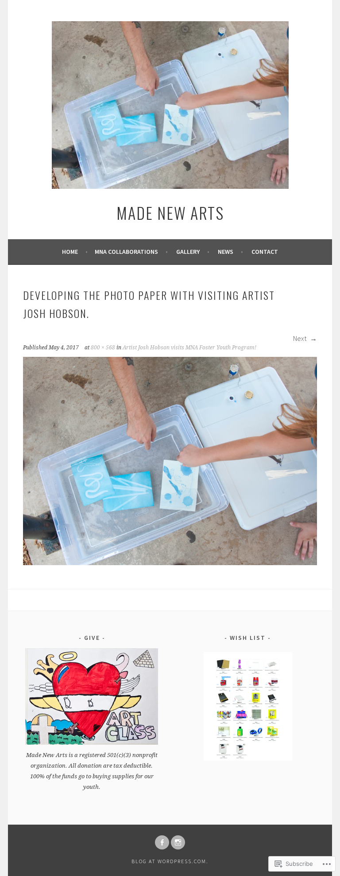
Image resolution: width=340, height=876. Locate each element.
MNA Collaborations (126, 252)
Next (300, 338)
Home (70, 252)
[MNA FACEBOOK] (162, 842)
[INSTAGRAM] (178, 842)
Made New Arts (170, 212)
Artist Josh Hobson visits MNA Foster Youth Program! (189, 347)
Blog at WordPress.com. (170, 861)
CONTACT (264, 252)
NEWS (225, 252)
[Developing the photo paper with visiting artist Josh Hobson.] (170, 562)
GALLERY (188, 252)
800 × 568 (103, 347)
